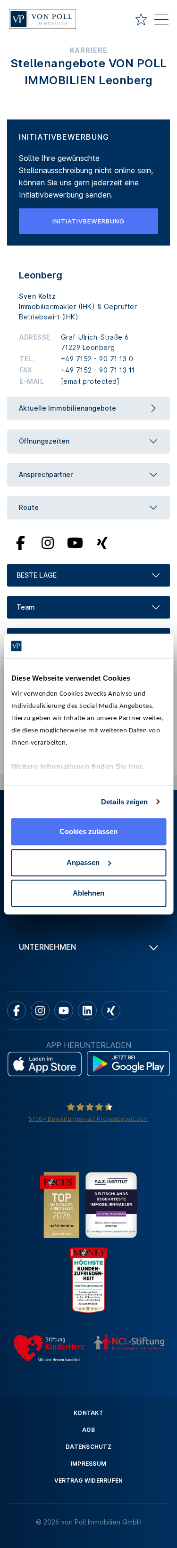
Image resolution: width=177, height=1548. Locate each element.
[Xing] (102, 542)
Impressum (88, 1463)
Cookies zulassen (88, 831)
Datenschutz (88, 1446)
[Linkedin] (87, 1010)
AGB (88, 1429)
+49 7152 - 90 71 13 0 (97, 359)
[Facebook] (20, 542)
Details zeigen (124, 802)
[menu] (161, 21)
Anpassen (83, 862)
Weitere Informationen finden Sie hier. (77, 766)
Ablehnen (88, 893)
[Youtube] (75, 542)
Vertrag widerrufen (88, 1480)
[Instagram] (48, 542)
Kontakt (88, 1412)
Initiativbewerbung (88, 221)
